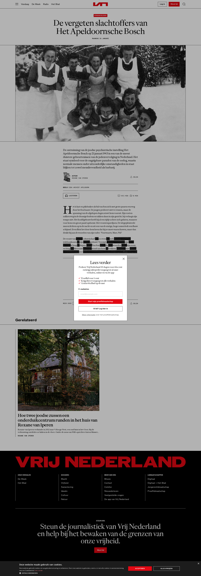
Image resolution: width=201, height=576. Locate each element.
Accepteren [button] (140, 568)
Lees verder (39, 570)
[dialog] (100, 568)
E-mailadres (84, 289)
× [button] (198, 563)
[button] (71, 573)
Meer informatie (88, 315)
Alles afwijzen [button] (167, 568)
